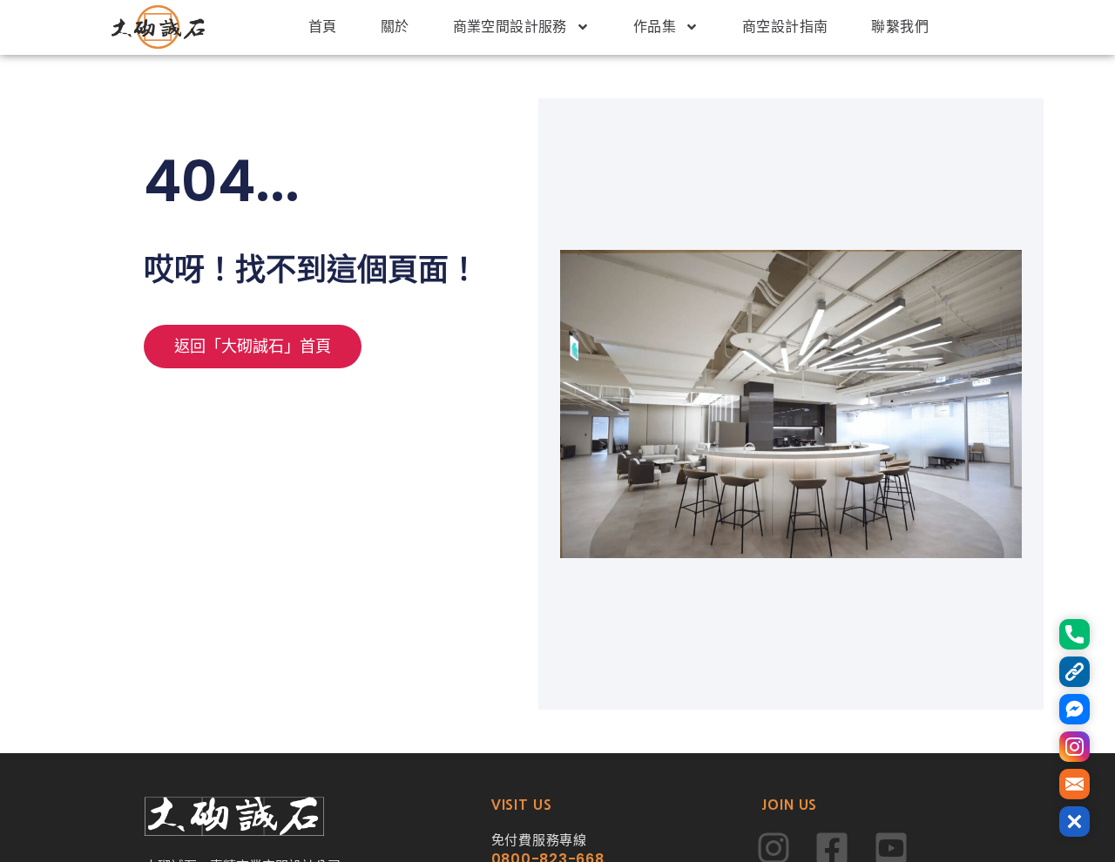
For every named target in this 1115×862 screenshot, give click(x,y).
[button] (1074, 821)
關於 (395, 26)
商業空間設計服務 (510, 26)
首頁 (322, 26)
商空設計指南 (785, 26)
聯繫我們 (900, 26)
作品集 (654, 26)
